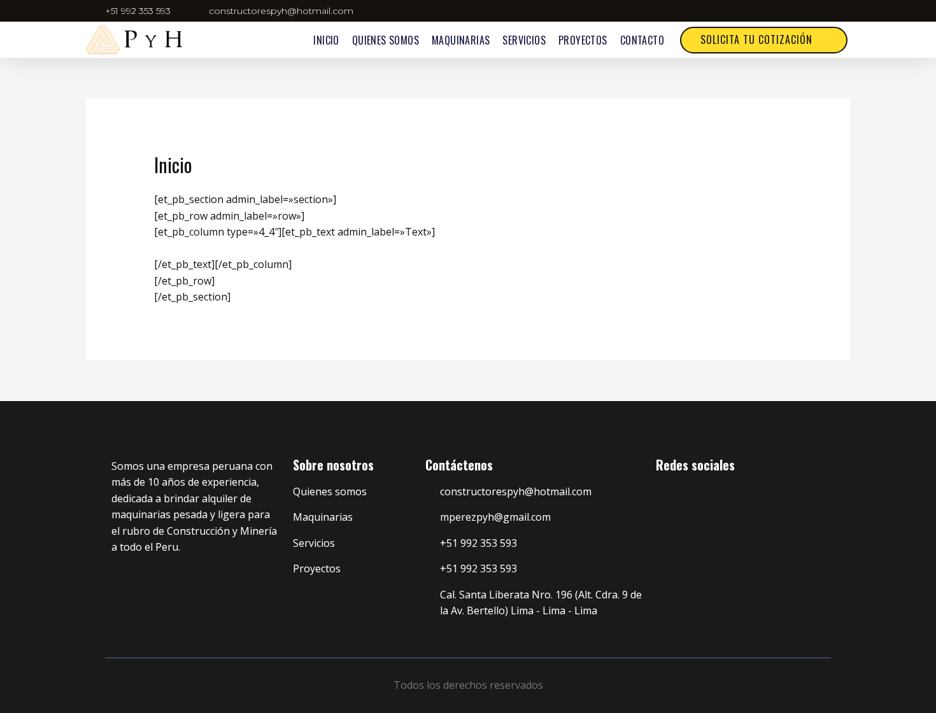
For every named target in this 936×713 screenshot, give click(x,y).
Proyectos (582, 40)
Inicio (326, 40)
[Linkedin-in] (684, 495)
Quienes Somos (385, 40)
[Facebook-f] (661, 495)
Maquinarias (461, 40)
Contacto (642, 40)
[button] (763, 40)
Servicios (524, 40)
